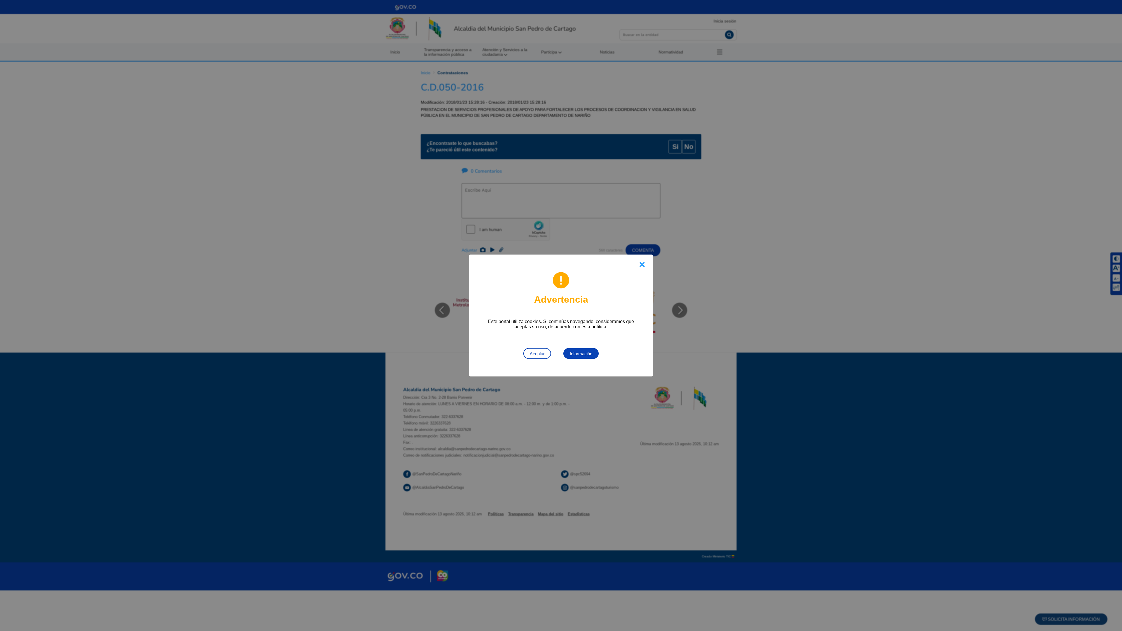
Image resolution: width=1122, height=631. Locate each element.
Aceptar (537, 353)
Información (581, 353)
